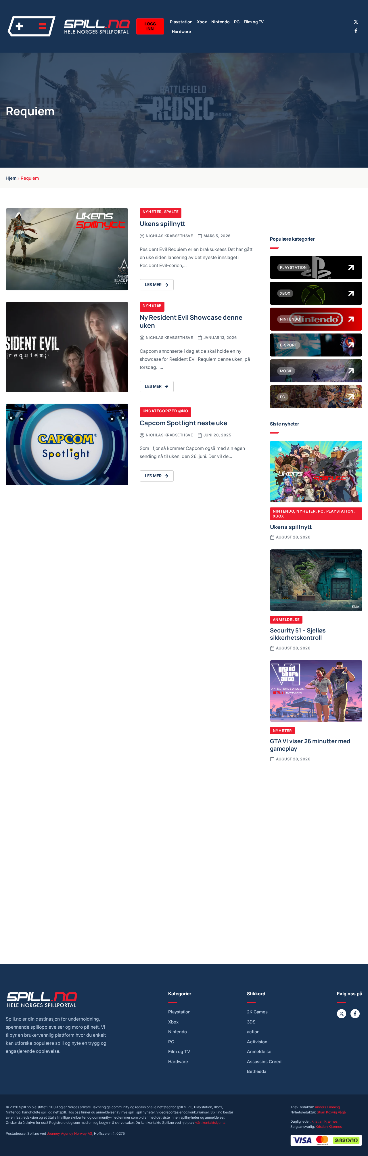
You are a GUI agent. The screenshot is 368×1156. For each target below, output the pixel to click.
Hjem (11, 178)
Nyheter (152, 211)
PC (236, 21)
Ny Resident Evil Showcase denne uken (191, 321)
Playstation (181, 21)
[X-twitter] (356, 22)
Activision (257, 1042)
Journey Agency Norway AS (69, 1133)
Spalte (171, 211)
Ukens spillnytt (162, 223)
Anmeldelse (286, 619)
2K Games (257, 1012)
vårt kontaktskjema (210, 1122)
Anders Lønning (327, 1107)
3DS (251, 1022)
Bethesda (256, 1071)
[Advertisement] (316, 810)
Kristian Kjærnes (324, 1121)
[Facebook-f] (356, 30)
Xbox (202, 21)
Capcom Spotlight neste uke (183, 422)
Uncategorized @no (165, 410)
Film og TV (254, 21)
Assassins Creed (264, 1062)
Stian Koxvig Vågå (331, 1112)
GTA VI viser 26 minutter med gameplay (310, 744)
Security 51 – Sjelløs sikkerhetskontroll (298, 634)
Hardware (181, 31)
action (253, 1032)
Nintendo (220, 21)
